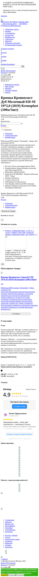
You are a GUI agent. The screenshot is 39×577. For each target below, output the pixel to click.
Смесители (9, 39)
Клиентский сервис (12, 539)
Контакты (8, 547)
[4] (6, 128)
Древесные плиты (12, 29)
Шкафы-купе (10, 37)
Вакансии (8, 543)
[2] (3, 128)
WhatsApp (6, 26)
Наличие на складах (8, 211)
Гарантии (8, 541)
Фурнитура (9, 35)
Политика (9, 532)
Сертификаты (10, 530)
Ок (2, 264)
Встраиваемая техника (13, 45)
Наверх (5, 559)
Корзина (4, 73)
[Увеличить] (16, 249)
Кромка (8, 31)
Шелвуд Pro (9, 524)
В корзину (16, 314)
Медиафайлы (10, 526)
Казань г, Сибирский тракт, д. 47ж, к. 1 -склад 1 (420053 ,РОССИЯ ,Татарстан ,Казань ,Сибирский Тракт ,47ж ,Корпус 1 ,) (21, 232)
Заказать (4, 16)
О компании (9, 520)
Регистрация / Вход (9, 24)
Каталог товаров (11, 535)
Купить (3, 125)
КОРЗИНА (23, 24)
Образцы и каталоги (12, 43)
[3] (5, 128)
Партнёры (9, 528)
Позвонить (16, 26)
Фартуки (8, 41)
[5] (8, 128)
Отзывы (8, 545)
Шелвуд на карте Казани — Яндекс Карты (20, 438)
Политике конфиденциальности (19, 573)
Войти (3, 71)
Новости (8, 522)
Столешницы (10, 33)
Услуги (7, 537)
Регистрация (10, 71)
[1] (1, 128)
